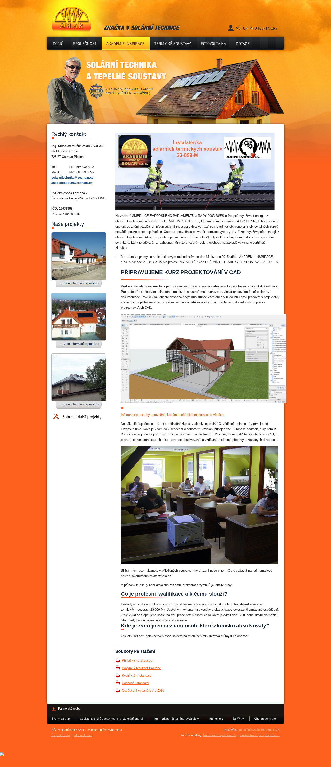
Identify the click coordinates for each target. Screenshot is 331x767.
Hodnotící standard (135, 683)
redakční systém (249, 730)
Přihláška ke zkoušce (137, 660)
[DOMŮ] (58, 43)
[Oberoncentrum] (265, 718)
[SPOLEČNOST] (85, 43)
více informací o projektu (81, 283)
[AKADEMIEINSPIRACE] (126, 43)
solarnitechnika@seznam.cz (72, 177)
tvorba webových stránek (219, 735)
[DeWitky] (238, 718)
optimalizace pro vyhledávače (260, 735)
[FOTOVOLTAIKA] (213, 43)
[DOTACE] (243, 43)
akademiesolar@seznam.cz (71, 183)
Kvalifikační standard (136, 675)
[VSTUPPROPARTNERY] (253, 28)
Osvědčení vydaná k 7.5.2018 (143, 690)
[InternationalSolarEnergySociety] (176, 718)
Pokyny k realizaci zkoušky (141, 668)
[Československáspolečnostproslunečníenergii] (112, 718)
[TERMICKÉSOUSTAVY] (173, 43)
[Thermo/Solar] (61, 718)
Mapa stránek (83, 735)
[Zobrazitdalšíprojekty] (77, 416)
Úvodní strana (60, 735)
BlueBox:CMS (270, 730)
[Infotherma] (215, 718)
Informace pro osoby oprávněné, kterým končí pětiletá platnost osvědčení (172, 415)
